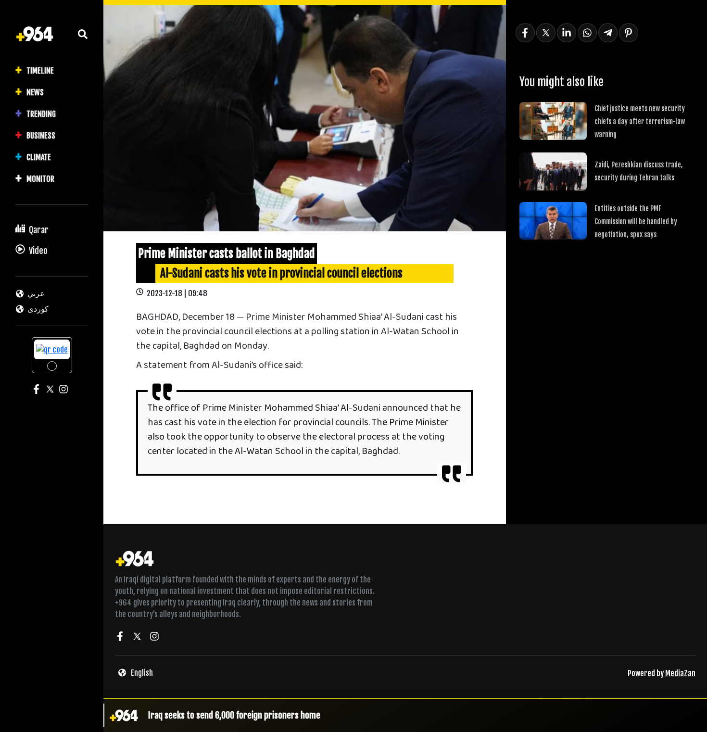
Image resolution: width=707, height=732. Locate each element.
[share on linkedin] (566, 32)
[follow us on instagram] (154, 637)
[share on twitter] (546, 32)
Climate (38, 157)
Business (40, 135)
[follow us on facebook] (120, 637)
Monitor (40, 179)
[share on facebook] (525, 32)
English (142, 673)
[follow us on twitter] (137, 637)
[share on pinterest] (628, 32)
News (35, 92)
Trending (41, 114)
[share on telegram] (608, 32)
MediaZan (680, 673)
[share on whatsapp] (587, 32)
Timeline (40, 71)
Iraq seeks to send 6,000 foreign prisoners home (234, 715)
